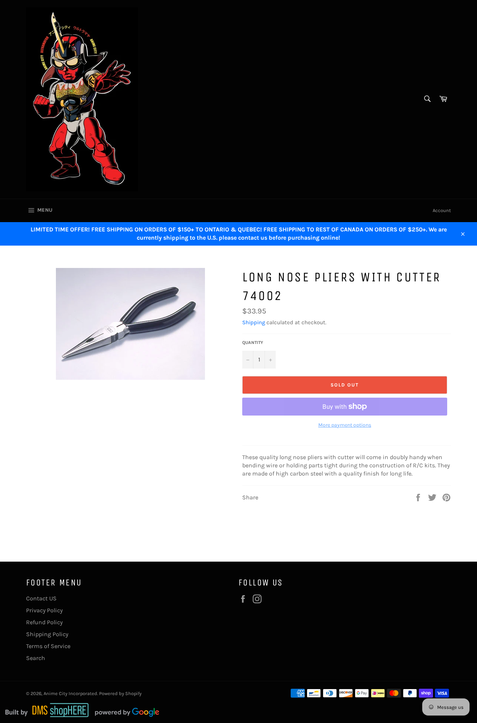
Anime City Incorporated (70, 693)
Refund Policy (44, 622)
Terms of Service (48, 646)
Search (35, 658)
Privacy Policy (44, 610)
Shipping (253, 322)
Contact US (41, 598)
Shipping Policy (47, 634)
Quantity (252, 342)
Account (442, 210)
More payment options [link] (344, 425)
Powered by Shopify (120, 693)
